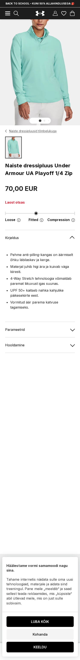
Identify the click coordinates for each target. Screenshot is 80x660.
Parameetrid (15, 329)
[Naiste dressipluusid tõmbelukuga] (6, 131)
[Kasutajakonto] (55, 13)
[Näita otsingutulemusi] (16, 13)
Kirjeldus (12, 238)
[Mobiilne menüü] (7, 13)
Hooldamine (15, 345)
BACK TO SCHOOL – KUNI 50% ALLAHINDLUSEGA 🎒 (40, 3)
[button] (40, 120)
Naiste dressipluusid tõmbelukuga (33, 131)
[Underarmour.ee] (40, 13)
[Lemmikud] (63, 13)
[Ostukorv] (72, 13)
